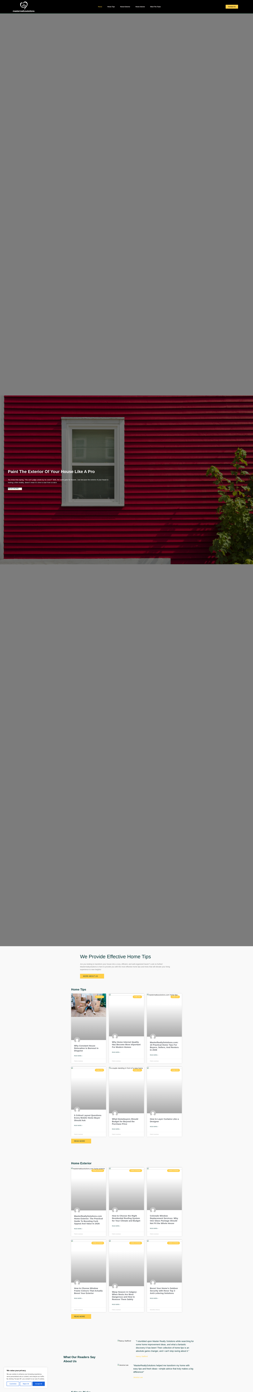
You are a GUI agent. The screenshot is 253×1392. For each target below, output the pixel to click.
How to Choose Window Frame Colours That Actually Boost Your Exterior (88, 1290)
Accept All (38, 1384)
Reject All (26, 1384)
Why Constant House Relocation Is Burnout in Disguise (86, 1048)
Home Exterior (125, 7)
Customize (12, 1384)
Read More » (78, 1056)
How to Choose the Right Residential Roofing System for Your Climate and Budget (126, 1218)
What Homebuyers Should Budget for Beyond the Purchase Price (125, 1121)
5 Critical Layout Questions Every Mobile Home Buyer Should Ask (87, 1117)
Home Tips (111, 7)
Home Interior (140, 7)
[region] (25, 1377)
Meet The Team (155, 7)
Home (100, 7)
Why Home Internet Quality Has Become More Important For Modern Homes (126, 1044)
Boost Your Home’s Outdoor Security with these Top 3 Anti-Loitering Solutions (164, 1290)
